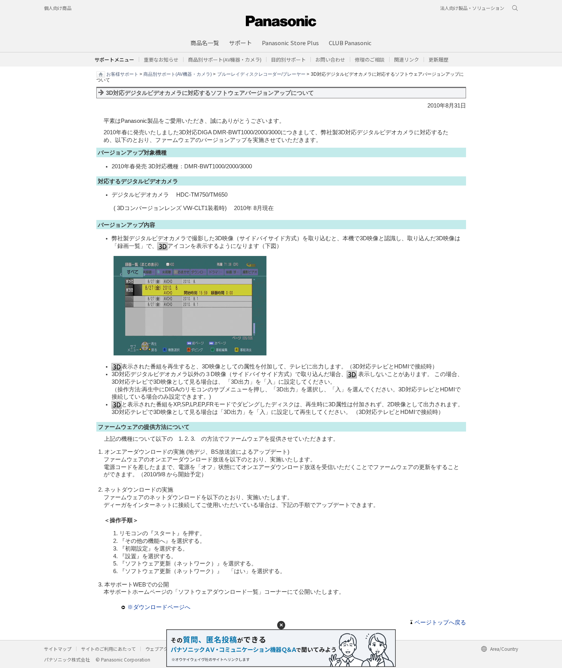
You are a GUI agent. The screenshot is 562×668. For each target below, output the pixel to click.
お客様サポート (122, 74)
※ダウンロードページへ (158, 607)
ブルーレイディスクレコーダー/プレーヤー (261, 74)
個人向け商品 (57, 8)
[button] (288, 59)
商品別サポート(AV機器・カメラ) (177, 74)
